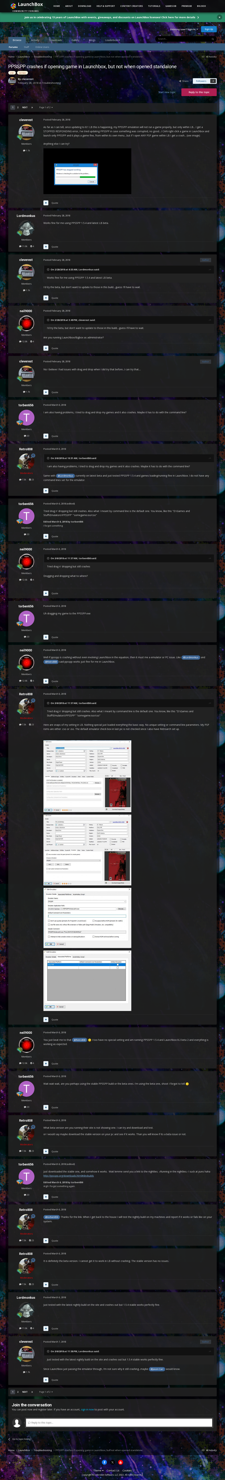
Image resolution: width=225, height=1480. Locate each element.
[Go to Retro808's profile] (26, 461)
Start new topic (167, 92)
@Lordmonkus (65, 475)
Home (56, 6)
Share (185, 81)
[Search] (213, 39)
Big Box (201, 6)
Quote (55, 202)
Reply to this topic (199, 92)
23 (32, 479)
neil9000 (26, 311)
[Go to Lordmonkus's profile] (26, 228)
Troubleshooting (51, 83)
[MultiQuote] (45, 202)
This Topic (199, 38)
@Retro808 (51, 661)
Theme (97, 1470)
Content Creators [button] (131, 6)
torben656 (25, 405)
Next (25, 107)
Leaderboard (112, 40)
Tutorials (154, 6)
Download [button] (84, 6)
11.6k (24, 246)
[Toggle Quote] (48, 269)
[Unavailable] (87, 775)
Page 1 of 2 (45, 107)
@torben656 (51, 1217)
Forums (13, 47)
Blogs (92, 40)
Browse (17, 40)
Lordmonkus (26, 216)
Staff (26, 47)
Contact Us (113, 1470)
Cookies (127, 1470)
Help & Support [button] (106, 6)
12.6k (24, 341)
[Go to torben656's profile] (26, 418)
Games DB (170, 6)
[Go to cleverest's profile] (12, 81)
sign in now (87, 1409)
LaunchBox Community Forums (36, 29)
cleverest (28, 79)
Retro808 (26, 449)
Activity (35, 40)
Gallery (75, 40)
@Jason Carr (157, 1369)
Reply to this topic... (42, 1422)
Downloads (55, 40)
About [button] (69, 6)
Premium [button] (187, 6)
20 (27, 435)
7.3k (23, 479)
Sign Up (209, 29)
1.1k (27, 150)
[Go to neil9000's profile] (26, 323)
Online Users (42, 47)
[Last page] (32, 107)
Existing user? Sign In (183, 29)
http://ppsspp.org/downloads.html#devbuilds (68, 1175)
